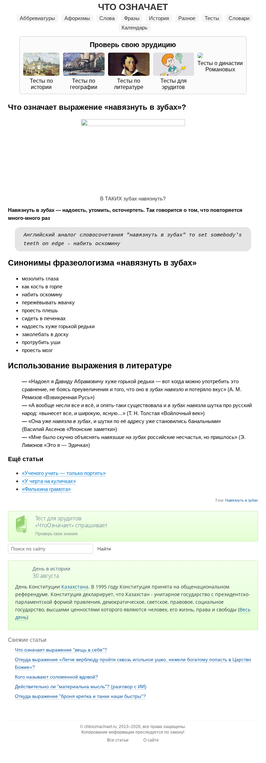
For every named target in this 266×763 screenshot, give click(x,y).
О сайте (151, 740)
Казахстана (74, 586)
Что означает (133, 7)
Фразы (132, 18)
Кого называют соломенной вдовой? (56, 677)
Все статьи (117, 740)
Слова (107, 18)
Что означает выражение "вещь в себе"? (61, 650)
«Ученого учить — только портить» (64, 473)
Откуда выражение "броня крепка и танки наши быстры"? (80, 696)
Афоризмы (77, 18)
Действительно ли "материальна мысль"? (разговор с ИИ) (81, 686)
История (159, 18)
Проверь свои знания (71, 525)
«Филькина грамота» (46, 489)
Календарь (135, 27)
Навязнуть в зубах (241, 500)
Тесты (212, 18)
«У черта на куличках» (49, 481)
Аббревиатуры (37, 18)
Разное (186, 18)
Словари (239, 18)
